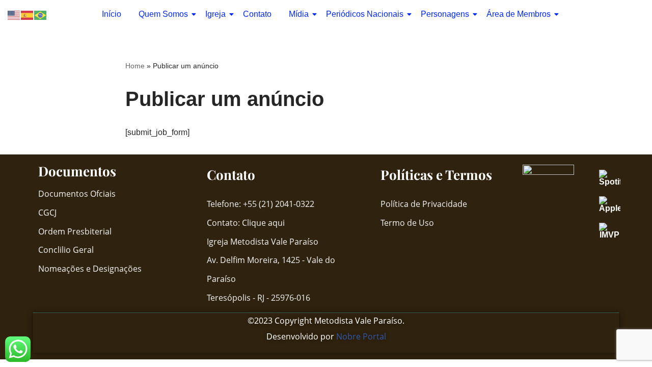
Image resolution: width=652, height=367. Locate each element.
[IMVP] (615, 231)
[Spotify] (615, 178)
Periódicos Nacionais (364, 14)
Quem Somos (163, 14)
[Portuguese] (40, 14)
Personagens (445, 14)
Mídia (299, 14)
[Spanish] (27, 14)
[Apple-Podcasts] (615, 204)
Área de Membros (518, 14)
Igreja (215, 14)
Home (135, 66)
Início (111, 14)
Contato (257, 14)
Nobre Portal (361, 336)
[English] (14, 14)
